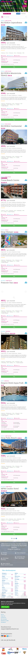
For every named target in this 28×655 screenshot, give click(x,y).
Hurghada (4, 577)
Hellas (3, 580)
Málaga (16, 586)
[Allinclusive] (8, 1)
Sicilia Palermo (4, 590)
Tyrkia (16, 590)
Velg (14, 66)
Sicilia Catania (4, 591)
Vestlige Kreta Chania (6, 583)
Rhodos (3, 581)
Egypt (3, 576)
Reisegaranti (3, 622)
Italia (3, 587)
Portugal (17, 579)
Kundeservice (3, 617)
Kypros (4, 595)
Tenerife (16, 584)
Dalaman (16, 593)
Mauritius (17, 576)
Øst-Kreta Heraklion (5, 582)
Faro (15, 580)
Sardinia (3, 589)
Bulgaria (4, 573)
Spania (16, 583)
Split (3, 594)
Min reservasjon (4, 619)
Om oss (2, 614)
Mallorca (16, 589)
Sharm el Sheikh (5, 578)
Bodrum (16, 592)
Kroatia (4, 592)
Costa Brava (17, 585)
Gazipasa (16, 595)
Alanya (16, 594)
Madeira (16, 581)
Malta (16, 573)
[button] (15, 17)
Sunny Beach (4, 574)
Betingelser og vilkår (5, 620)
